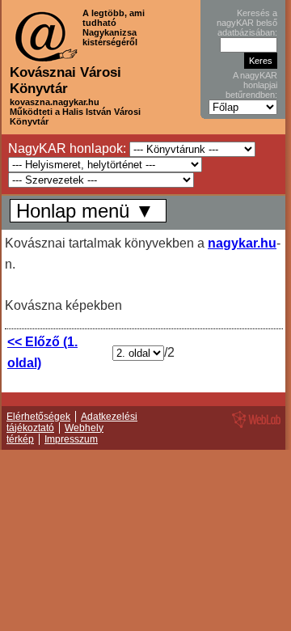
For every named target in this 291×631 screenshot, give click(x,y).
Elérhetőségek (38, 416)
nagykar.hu (242, 243)
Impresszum (71, 439)
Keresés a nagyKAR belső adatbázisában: (247, 22)
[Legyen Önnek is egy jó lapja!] (253, 427)
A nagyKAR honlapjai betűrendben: (251, 85)
